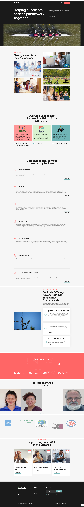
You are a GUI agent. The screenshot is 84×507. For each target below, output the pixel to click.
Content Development (24, 238)
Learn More (50, 319)
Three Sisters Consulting (62, 143)
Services (35, 493)
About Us (35, 490)
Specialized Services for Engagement (29, 272)
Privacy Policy (57, 503)
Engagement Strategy (24, 169)
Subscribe (58, 491)
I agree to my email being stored (53, 494)
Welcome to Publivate (52, 16)
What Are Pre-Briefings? (41, 467)
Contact (35, 491)
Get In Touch (67, 2)
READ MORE (67, 178)
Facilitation (22, 186)
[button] (40, 413)
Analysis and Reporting (24, 221)
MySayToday (39, 143)
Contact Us (64, 503)
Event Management (24, 255)
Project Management (24, 204)
